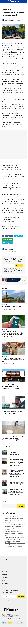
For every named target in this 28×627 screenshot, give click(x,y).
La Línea (4, 563)
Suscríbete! (19, 265)
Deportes (4, 577)
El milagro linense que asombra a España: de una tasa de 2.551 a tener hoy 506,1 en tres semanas (15, 526)
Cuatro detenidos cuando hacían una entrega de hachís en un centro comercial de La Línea (14, 539)
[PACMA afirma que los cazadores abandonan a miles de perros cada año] (13, 348)
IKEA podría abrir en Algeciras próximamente (16, 452)
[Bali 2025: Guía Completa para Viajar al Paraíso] (13, 296)
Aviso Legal (4, 618)
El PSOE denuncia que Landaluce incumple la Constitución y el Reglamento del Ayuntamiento (15, 544)
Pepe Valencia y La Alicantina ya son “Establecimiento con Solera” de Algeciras (16, 492)
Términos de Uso (8, 271)
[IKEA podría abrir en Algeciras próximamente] (4, 452)
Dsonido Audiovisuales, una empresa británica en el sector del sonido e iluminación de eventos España (17, 462)
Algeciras (4, 559)
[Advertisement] (13, 144)
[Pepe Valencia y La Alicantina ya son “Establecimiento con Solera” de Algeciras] (4, 491)
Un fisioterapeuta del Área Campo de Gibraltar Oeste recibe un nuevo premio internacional (17, 473)
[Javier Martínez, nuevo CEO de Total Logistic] (4, 483)
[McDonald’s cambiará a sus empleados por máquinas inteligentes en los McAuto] (13, 375)
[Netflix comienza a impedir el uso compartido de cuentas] (13, 402)
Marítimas (5, 583)
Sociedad (4, 7)
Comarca (4, 574)
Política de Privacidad (16, 270)
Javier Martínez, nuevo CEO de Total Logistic (17, 483)
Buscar (4, 501)
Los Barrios (5, 567)
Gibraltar (4, 580)
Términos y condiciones (8, 619)
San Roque (5, 571)
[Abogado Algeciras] (13, 280)
